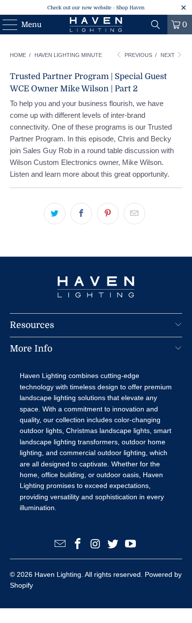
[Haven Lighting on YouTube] (131, 545)
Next (168, 55)
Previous (137, 55)
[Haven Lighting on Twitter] (113, 545)
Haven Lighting (57, 574)
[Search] (155, 24)
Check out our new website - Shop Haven (96, 7)
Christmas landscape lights (108, 430)
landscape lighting (48, 398)
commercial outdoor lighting (103, 453)
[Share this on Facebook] (81, 213)
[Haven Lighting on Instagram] (95, 545)
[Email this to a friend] (134, 213)
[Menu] (5, 24)
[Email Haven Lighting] (60, 545)
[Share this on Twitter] (54, 213)
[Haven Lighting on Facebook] (77, 545)
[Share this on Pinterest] (108, 213)
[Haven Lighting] (96, 24)
